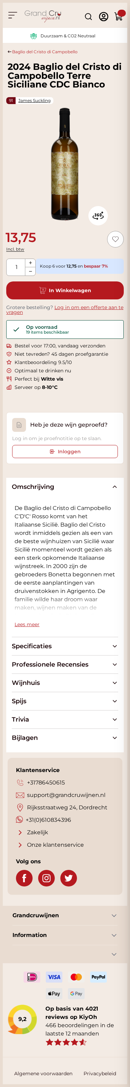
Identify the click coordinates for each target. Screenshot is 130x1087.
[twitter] (68, 878)
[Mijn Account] (104, 17)
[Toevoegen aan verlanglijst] (115, 239)
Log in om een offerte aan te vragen (64, 309)
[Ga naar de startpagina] (43, 16)
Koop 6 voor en (74, 266)
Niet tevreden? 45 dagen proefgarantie (61, 354)
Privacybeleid (100, 1073)
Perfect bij (39, 379)
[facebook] (24, 878)
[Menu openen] (12, 15)
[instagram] (46, 878)
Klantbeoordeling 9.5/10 (43, 362)
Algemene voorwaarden (43, 1073)
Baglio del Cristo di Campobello (45, 51)
